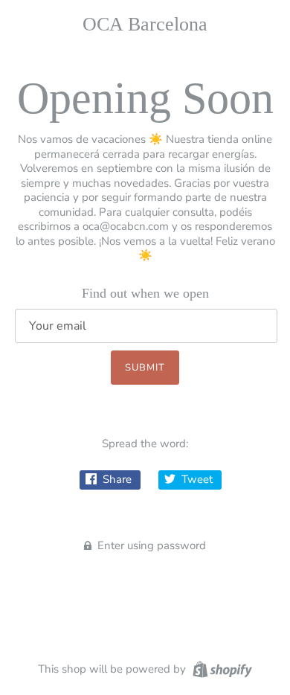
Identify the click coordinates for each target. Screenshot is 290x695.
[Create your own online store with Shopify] (220, 668)
